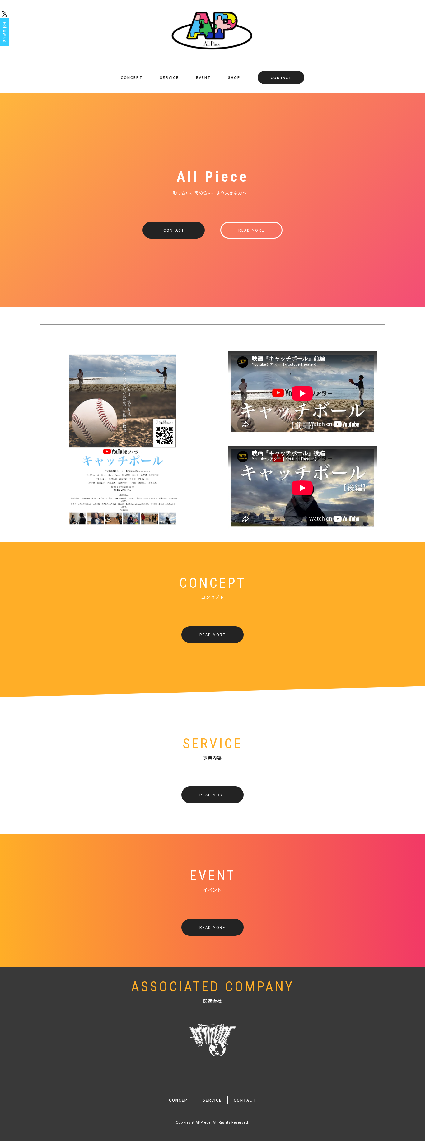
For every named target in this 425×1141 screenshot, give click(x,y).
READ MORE (251, 230)
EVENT (203, 77)
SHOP (234, 77)
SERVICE (169, 77)
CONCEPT (132, 77)
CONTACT (281, 77)
